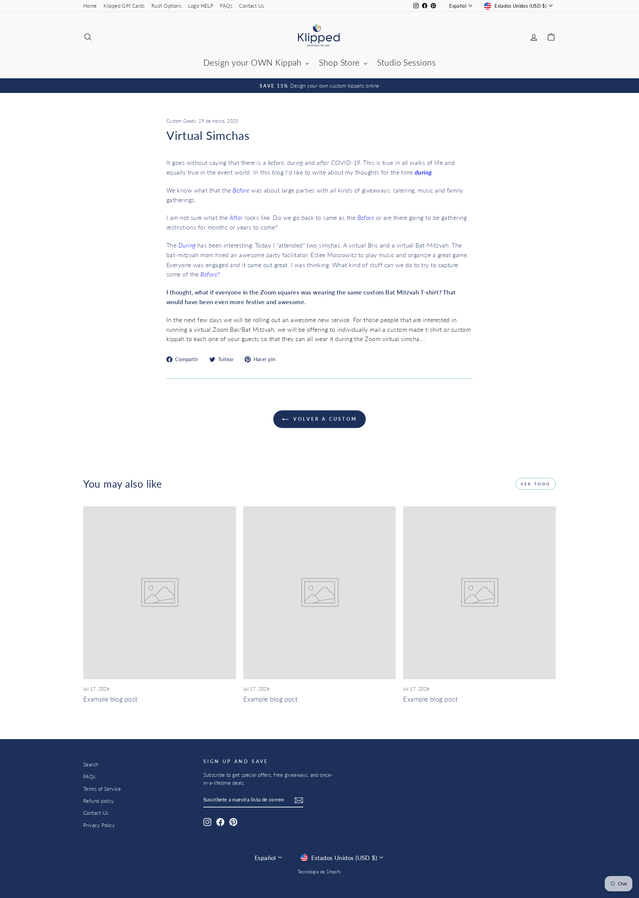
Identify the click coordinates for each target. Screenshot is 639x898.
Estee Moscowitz (333, 254)
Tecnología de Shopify (319, 871)
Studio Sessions (406, 62)
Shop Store (340, 62)
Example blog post (110, 699)
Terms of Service (102, 789)
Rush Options (166, 6)
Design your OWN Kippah (253, 62)
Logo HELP (200, 6)
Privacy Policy (99, 825)
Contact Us (251, 6)
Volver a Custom (324, 419)
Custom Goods (181, 121)
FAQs (226, 6)
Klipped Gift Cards (124, 6)
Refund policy (98, 801)
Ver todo (536, 483)
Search (91, 764)
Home (90, 6)
